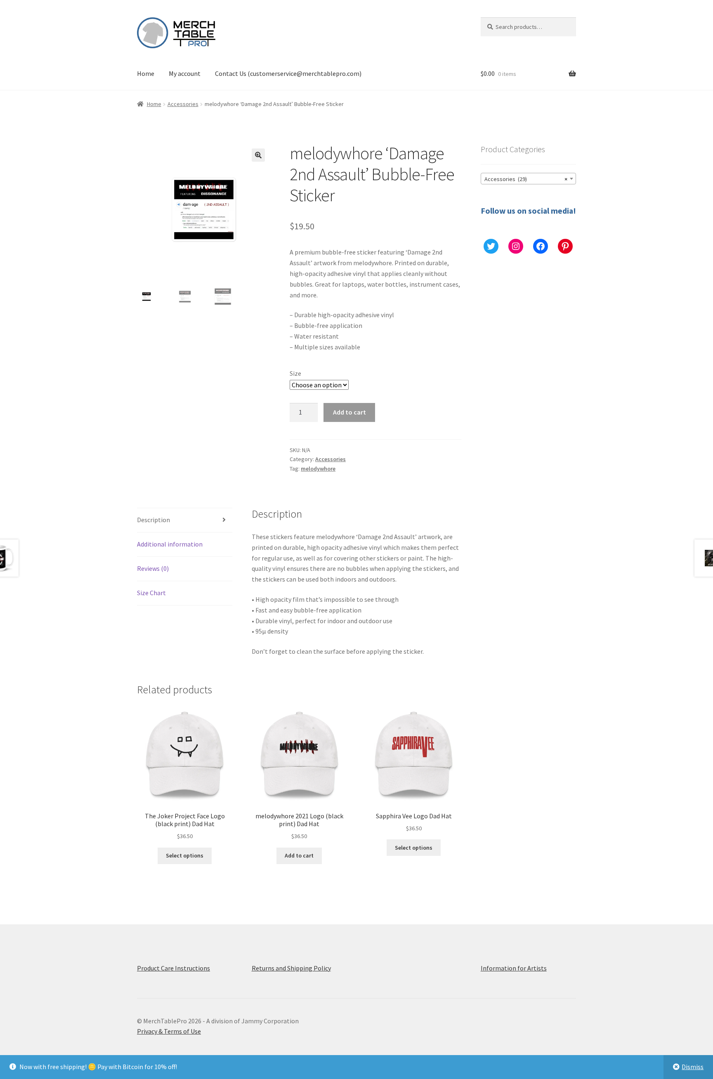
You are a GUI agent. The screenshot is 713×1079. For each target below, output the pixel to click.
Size (295, 373)
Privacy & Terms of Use (169, 1031)
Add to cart (349, 412)
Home (145, 73)
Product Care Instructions (173, 968)
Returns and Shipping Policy (291, 968)
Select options (184, 855)
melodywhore (318, 468)
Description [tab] (153, 520)
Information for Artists (514, 968)
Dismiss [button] (693, 1067)
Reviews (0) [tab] (153, 568)
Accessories (183, 104)
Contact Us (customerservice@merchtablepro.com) (288, 73)
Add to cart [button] (299, 855)
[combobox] (528, 178)
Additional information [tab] (170, 544)
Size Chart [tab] (151, 593)
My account (185, 73)
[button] (258, 155)
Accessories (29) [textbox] (525, 179)
